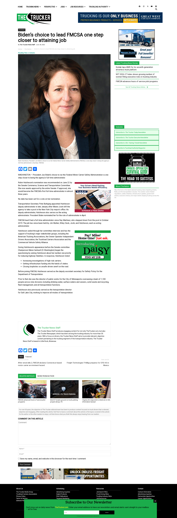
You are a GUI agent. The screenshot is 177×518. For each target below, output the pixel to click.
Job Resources (76, 7)
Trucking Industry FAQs (104, 496)
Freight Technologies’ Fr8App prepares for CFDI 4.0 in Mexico (88, 364)
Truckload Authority (98, 7)
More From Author (45, 376)
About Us (19, 489)
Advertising (60, 489)
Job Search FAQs (102, 492)
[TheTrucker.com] (32, 18)
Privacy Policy (20, 496)
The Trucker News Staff (27, 45)
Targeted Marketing (62, 498)
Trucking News (32, 7)
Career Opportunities (145, 498)
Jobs (62, 7)
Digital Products (61, 494)
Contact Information (144, 492)
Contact (140, 489)
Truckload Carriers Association (26, 494)
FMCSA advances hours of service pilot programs (137, 81)
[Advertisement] (93, 304)
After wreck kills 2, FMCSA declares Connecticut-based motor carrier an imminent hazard (40, 364)
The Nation (22, 30)
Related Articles (27, 376)
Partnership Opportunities (146, 496)
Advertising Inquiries (63, 492)
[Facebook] (139, 6)
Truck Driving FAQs (102, 494)
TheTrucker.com (61, 507)
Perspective (49, 7)
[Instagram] (143, 6)
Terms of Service (21, 498)
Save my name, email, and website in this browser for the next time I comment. (53, 459)
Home (20, 7)
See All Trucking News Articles (136, 87)
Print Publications (62, 496)
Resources (100, 489)
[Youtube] (151, 6)
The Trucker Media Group (24, 492)
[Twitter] (147, 6)
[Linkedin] (155, 6)
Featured (28, 357)
